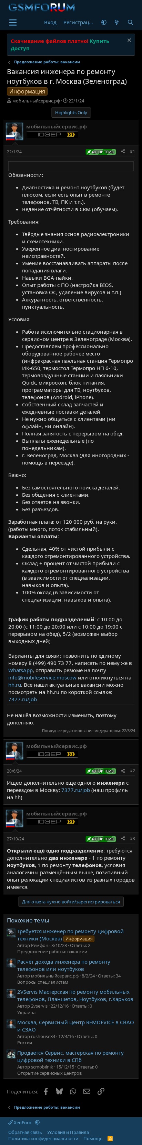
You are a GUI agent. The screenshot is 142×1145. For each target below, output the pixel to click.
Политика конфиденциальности (43, 1138)
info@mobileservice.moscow (42, 677)
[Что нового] (116, 22)
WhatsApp (20, 670)
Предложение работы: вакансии (52, 951)
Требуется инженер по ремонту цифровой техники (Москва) (70, 935)
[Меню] (13, 22)
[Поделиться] (123, 152)
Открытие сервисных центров (49, 1073)
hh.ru (14, 684)
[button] (104, 22)
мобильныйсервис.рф (36, 101)
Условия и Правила (68, 1132)
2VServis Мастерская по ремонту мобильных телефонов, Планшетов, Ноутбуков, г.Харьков (75, 995)
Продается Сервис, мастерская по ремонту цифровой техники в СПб (70, 1056)
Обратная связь (25, 1132)
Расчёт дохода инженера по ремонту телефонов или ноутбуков (63, 965)
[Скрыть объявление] (128, 41)
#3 (132, 838)
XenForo (22, 1122)
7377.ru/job (22, 699)
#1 (132, 151)
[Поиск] (130, 22)
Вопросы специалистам (42, 982)
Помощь (93, 1138)
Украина (26, 1012)
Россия (24, 1042)
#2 (132, 771)
